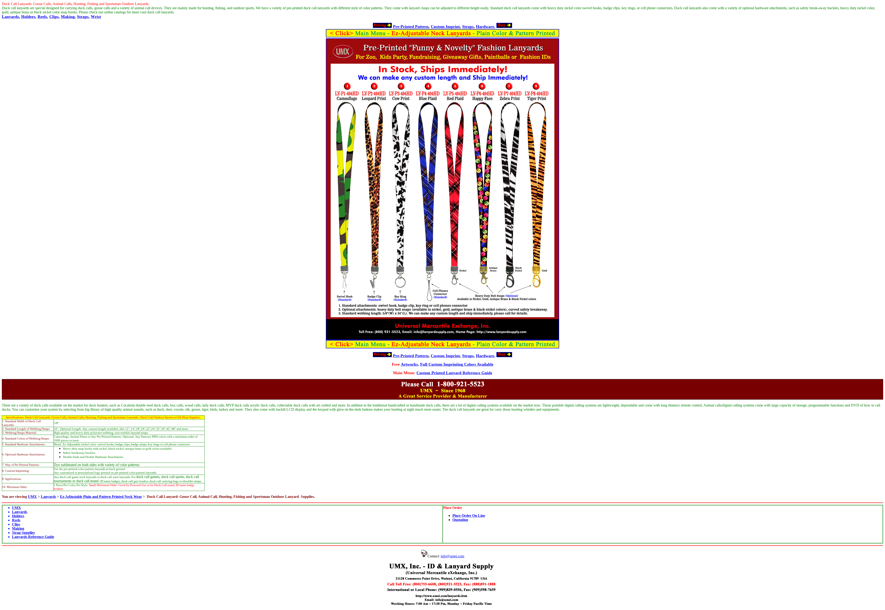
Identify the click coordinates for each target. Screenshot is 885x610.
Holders (28, 16)
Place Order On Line (468, 515)
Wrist (96, 16)
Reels (42, 16)
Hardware (485, 26)
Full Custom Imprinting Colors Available (456, 364)
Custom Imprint (445, 26)
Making (68, 16)
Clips (54, 16)
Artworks (409, 364)
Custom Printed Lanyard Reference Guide (454, 373)
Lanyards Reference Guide (33, 537)
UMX (32, 497)
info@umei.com (452, 556)
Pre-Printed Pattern (410, 26)
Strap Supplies (23, 533)
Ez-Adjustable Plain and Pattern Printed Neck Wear (101, 497)
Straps (82, 16)
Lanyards (10, 16)
